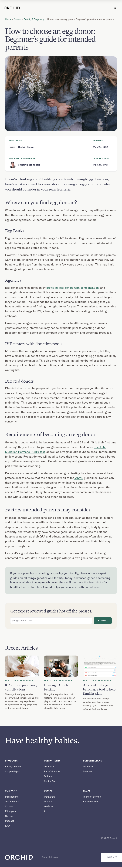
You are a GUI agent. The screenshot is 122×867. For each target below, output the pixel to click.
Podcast (9, 820)
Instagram (49, 796)
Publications (12, 796)
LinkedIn (48, 801)
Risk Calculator (52, 771)
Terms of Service (92, 796)
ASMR (78, 478)
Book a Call (50, 781)
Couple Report (12, 771)
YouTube (48, 806)
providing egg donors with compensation (72, 287)
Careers (9, 816)
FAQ (7, 825)
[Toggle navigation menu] (115, 8)
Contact (9, 806)
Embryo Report (13, 766)
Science (87, 771)
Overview (49, 766)
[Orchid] (12, 8)
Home (8, 19)
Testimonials (12, 801)
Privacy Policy (90, 801)
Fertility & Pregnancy (34, 19)
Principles (10, 811)
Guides (17, 19)
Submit (103, 620)
